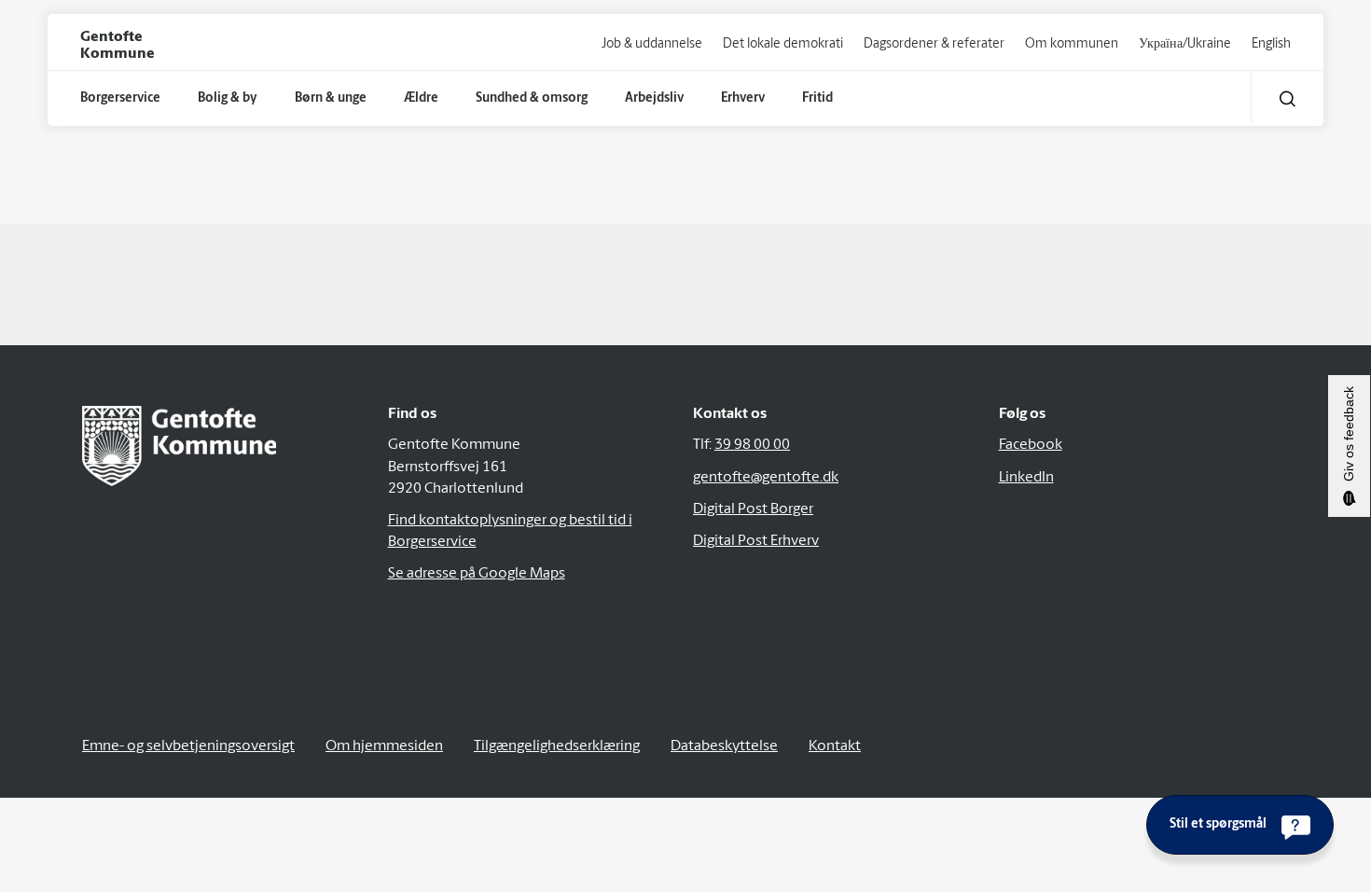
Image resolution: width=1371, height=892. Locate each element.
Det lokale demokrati (783, 44)
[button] (1287, 98)
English (1271, 44)
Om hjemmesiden (384, 746)
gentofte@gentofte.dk (765, 477)
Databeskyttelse (724, 746)
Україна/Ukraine (1185, 44)
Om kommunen (1071, 44)
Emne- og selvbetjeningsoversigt (188, 746)
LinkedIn (1026, 477)
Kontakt (835, 746)
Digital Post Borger (753, 509)
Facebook (1030, 445)
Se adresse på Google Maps (476, 573)
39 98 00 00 (752, 445)
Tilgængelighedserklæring (557, 746)
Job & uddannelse (652, 44)
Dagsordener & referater (934, 44)
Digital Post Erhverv (756, 541)
